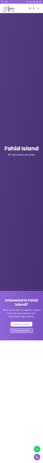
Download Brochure (21, 330)
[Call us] (37, 457)
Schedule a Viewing (21, 324)
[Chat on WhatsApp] (37, 449)
